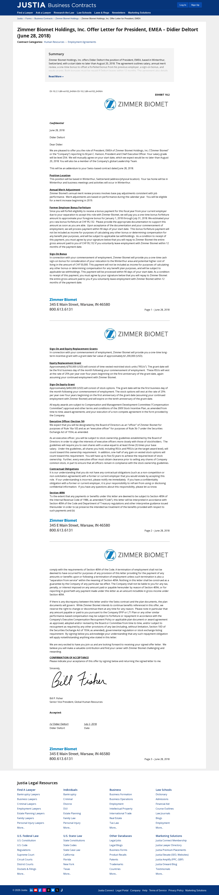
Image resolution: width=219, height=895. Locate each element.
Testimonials (163, 869)
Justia (20, 18)
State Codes (70, 845)
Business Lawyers (27, 799)
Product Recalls (118, 854)
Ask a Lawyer (44, 12)
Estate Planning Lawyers (31, 813)
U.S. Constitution (26, 840)
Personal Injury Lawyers (30, 823)
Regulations (24, 850)
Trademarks (116, 864)
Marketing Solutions (139, 12)
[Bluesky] (53, 890)
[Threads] (48, 890)
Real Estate (116, 818)
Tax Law (114, 823)
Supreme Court (25, 854)
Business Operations (121, 799)
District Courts (25, 864)
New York (68, 864)
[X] (57, 890)
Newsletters (118, 12)
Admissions (162, 799)
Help (144, 890)
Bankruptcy (69, 794)
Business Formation (121, 794)
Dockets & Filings (26, 869)
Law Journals (163, 813)
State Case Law (71, 850)
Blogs (159, 818)
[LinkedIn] (31, 890)
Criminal (68, 799)
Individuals (70, 790)
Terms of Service (158, 890)
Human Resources (54, 42)
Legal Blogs (116, 845)
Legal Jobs (115, 840)
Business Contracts (43, 18)
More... (21, 827)
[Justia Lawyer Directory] (61, 890)
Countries (115, 869)
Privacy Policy (176, 890)
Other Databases (121, 836)
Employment (117, 804)
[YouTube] (35, 890)
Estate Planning (72, 813)
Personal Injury (71, 823)
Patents (114, 859)
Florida (67, 859)
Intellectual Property (121, 808)
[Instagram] (44, 890)
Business (115, 790)
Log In (183, 5)
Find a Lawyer (25, 12)
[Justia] (31, 5)
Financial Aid (162, 804)
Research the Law (64, 12)
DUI (65, 808)
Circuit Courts (24, 859)
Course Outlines (165, 808)
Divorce (67, 804)
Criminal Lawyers (26, 804)
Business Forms (118, 850)
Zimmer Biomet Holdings (67, 18)
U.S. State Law (72, 836)
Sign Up (195, 5)
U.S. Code (22, 845)
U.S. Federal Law (28, 836)
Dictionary (161, 794)
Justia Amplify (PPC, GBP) (169, 859)
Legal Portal (122, 890)
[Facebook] (40, 890)
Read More (55, 76)
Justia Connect (106, 890)
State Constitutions (74, 840)
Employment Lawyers (29, 808)
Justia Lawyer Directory (169, 845)
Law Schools (84, 12)
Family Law (69, 818)
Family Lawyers (25, 818)
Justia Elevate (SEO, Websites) (172, 854)
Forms (28, 18)
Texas (66, 869)
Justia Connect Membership (171, 840)
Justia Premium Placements (171, 850)
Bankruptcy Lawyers (28, 794)
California (68, 854)
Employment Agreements (82, 42)
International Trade (121, 813)
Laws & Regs (101, 12)
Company (135, 890)
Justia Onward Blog (166, 864)
